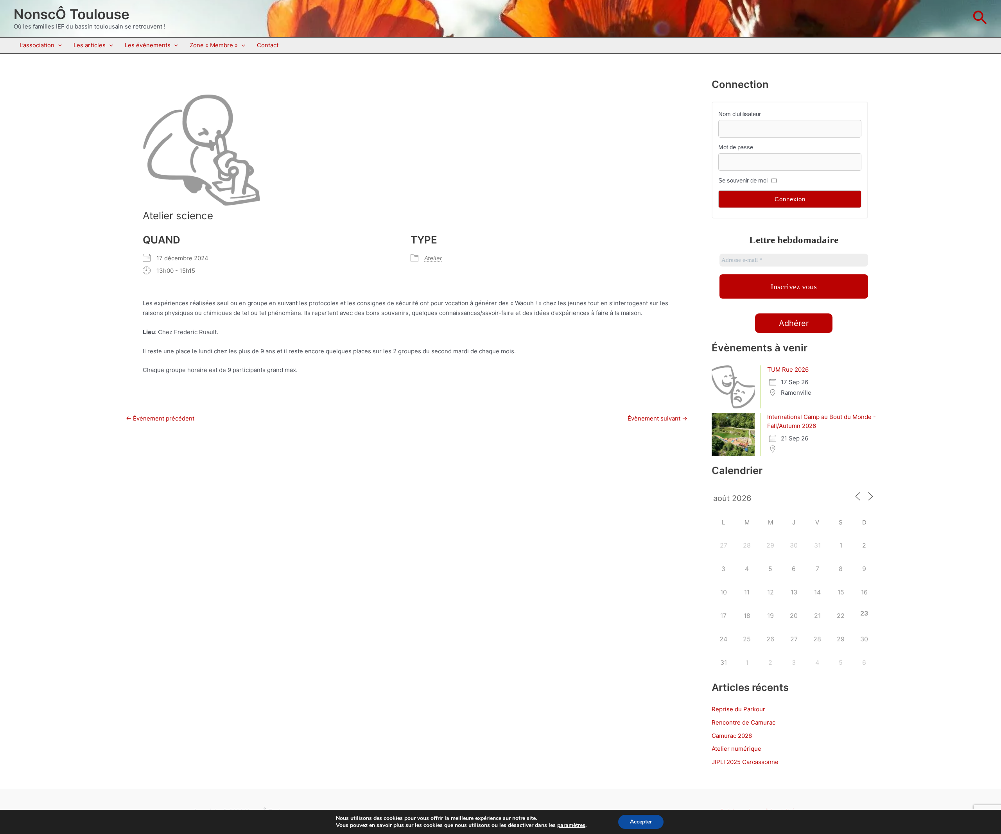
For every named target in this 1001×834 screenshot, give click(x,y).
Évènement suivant (657, 418)
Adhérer (794, 323)
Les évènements (147, 45)
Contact (267, 45)
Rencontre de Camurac (743, 722)
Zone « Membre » (214, 45)
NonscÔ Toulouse (71, 14)
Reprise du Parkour (738, 709)
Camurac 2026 (732, 735)
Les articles (90, 45)
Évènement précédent (160, 418)
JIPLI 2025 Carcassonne (745, 762)
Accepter (641, 821)
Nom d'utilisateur (739, 114)
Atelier (433, 258)
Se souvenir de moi (743, 180)
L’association (37, 45)
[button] (979, 18)
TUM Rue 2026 (788, 369)
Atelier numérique (736, 748)
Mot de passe (735, 147)
